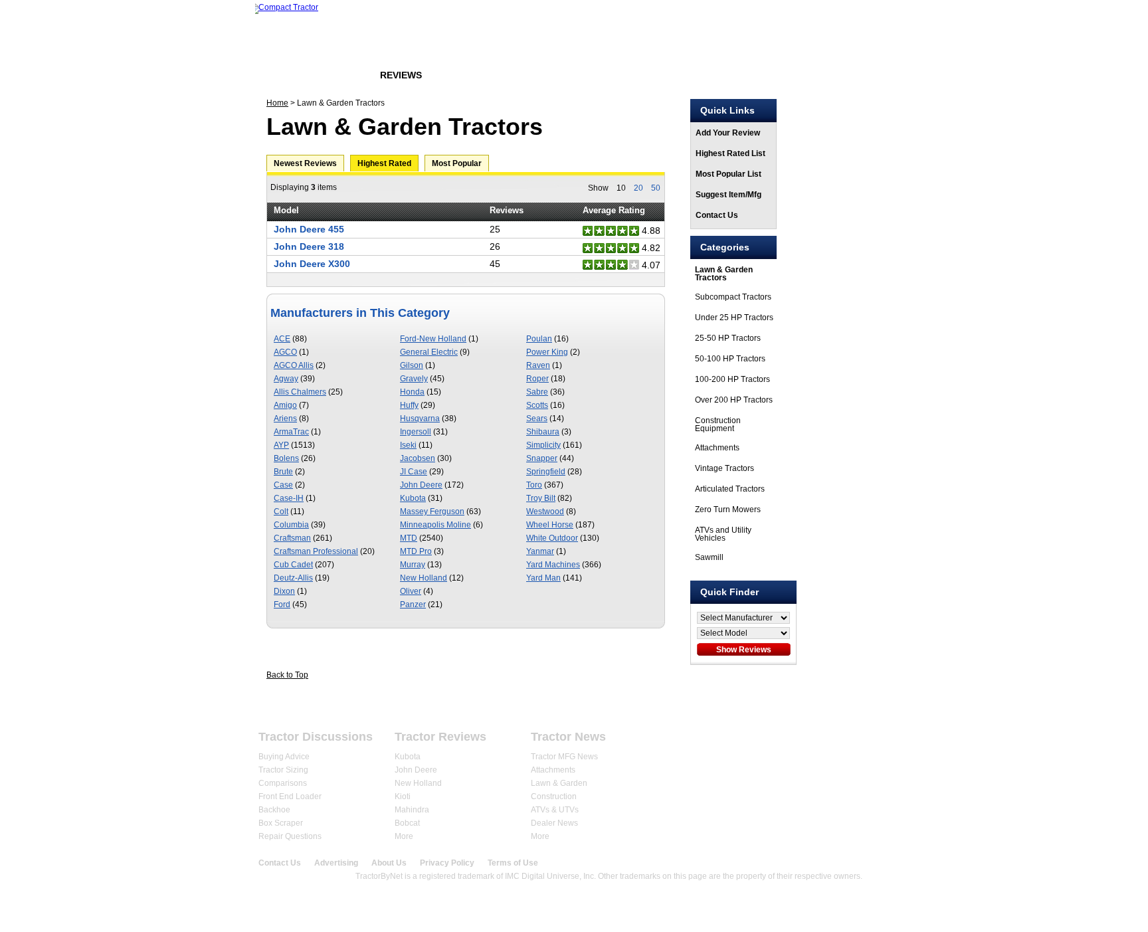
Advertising (336, 863)
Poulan (539, 338)
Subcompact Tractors (733, 297)
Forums (337, 75)
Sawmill (709, 557)
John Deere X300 (312, 263)
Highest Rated (384, 163)
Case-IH (289, 498)
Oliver (410, 591)
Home (280, 75)
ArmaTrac (291, 431)
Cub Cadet (293, 564)
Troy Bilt (540, 498)
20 (638, 188)
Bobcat (407, 823)
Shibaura (542, 431)
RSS (887, 742)
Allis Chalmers (300, 392)
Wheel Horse (549, 524)
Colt (281, 511)
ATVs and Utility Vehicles (723, 534)
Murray (412, 564)
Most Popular (457, 163)
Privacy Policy (447, 863)
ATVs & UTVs (555, 809)
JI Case (413, 471)
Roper (537, 378)
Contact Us (717, 215)
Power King (547, 352)
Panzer (413, 604)
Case (283, 485)
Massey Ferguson (432, 511)
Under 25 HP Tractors (734, 317)
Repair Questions (290, 836)
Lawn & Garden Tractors (724, 273)
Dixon (284, 591)
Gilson (411, 365)
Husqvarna (420, 418)
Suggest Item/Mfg (728, 194)
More (404, 836)
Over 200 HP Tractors (734, 400)
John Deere (421, 485)
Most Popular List (728, 174)
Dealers (533, 705)
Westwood (545, 511)
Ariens (285, 418)
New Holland (423, 578)
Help (852, 705)
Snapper (541, 458)
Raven (538, 365)
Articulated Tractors (730, 489)
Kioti (403, 796)
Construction (554, 796)
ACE (282, 338)
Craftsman (292, 538)
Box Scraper (280, 823)
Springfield (545, 471)
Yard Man (543, 578)
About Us (389, 863)
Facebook (833, 742)
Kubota (413, 498)
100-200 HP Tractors (732, 379)
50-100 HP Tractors (730, 358)
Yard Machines (553, 564)
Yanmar (540, 551)
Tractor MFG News (564, 756)
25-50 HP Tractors (728, 338)
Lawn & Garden (559, 783)
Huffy (409, 405)
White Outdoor (552, 538)
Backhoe (274, 809)
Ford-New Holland (433, 338)
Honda (412, 392)
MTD (408, 538)
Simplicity (543, 445)
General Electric (429, 352)
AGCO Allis (294, 365)
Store (529, 75)
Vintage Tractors (724, 468)
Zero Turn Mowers (728, 509)
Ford (282, 604)
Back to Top (287, 675)
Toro (534, 485)
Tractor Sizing (283, 770)
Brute (283, 471)
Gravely (414, 378)
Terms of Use (513, 863)
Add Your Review (728, 133)
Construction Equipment (718, 424)
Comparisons (282, 783)
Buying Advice (284, 756)
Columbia (291, 524)
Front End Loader (290, 796)
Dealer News (554, 823)
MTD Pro (416, 551)
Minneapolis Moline (435, 524)
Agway (286, 378)
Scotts (537, 405)
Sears (536, 418)
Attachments (717, 447)
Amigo (285, 405)
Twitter (860, 742)
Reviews (401, 75)
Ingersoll (415, 431)
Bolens (286, 458)
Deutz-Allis (293, 578)
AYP (281, 445)
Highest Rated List (730, 153)
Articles (467, 75)
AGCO (285, 352)
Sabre (537, 392)
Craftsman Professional (316, 551)
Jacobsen (417, 458)
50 (655, 188)
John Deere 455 (309, 229)
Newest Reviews (305, 163)
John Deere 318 (309, 246)
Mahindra (412, 809)
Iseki (408, 445)
